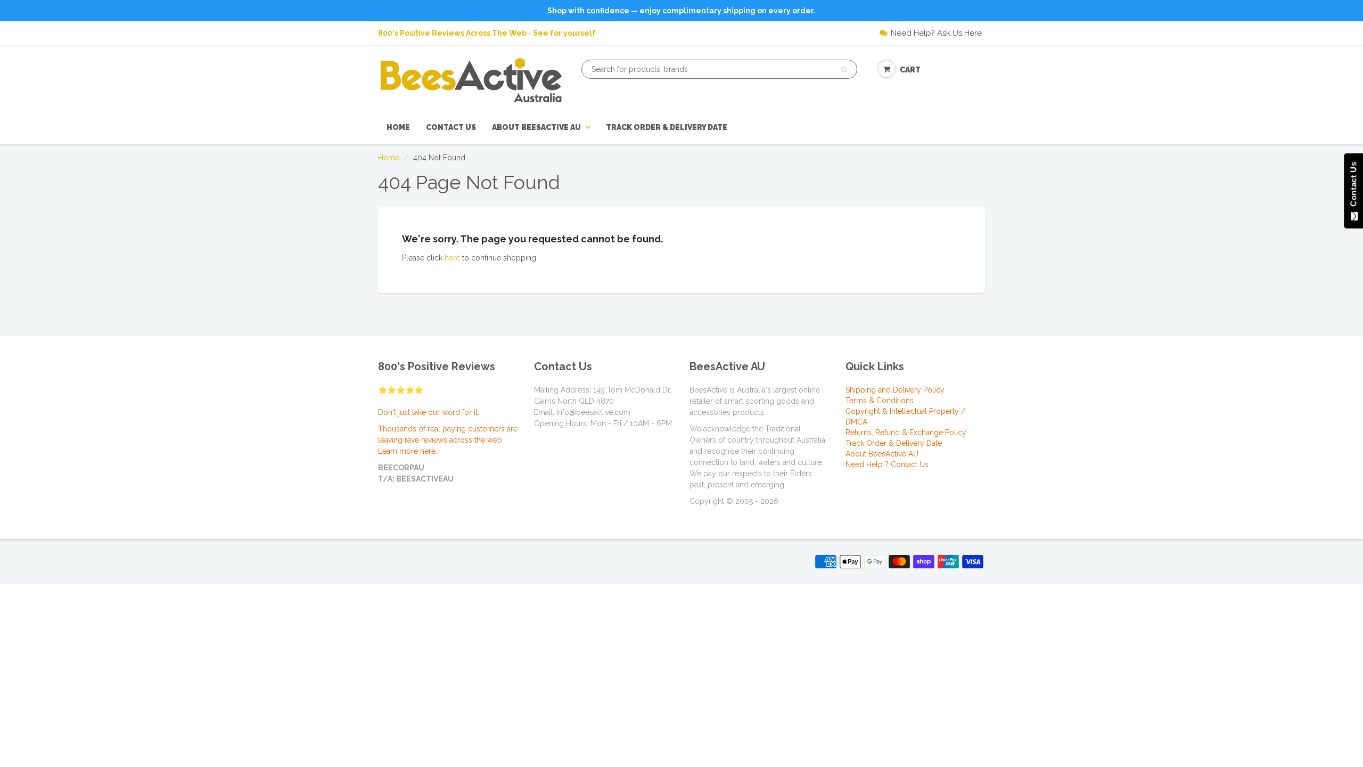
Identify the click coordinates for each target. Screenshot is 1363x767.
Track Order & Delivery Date (666, 127)
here (452, 258)
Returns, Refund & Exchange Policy (905, 432)
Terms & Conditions (879, 400)
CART (910, 70)
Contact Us (451, 127)
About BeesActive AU (536, 127)
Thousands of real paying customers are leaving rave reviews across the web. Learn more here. (448, 440)
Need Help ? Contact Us (887, 464)
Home (398, 127)
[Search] (844, 69)
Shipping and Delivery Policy (895, 390)
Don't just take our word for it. (428, 412)
